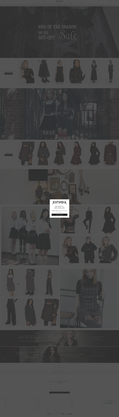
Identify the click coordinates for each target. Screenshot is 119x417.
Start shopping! (59, 214)
